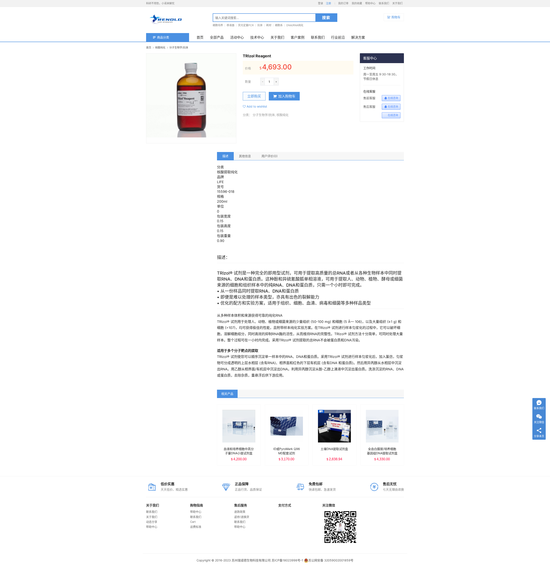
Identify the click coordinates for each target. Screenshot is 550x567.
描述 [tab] (225, 156)
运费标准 (195, 526)
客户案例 (297, 37)
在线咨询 (393, 98)
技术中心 (257, 37)
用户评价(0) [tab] (269, 156)
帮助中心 (370, 3)
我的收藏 (357, 3)
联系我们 (384, 3)
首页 (200, 37)
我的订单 (343, 3)
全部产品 (217, 37)
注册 (328, 3)
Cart (193, 521)
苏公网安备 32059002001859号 (330, 560)
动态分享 (151, 521)
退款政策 (239, 511)
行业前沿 (338, 37)
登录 (320, 3)
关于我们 (397, 3)
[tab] (225, 156)
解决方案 (358, 37)
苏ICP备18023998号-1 (287, 560)
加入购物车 (286, 96)
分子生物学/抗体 (264, 115)
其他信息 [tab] (245, 156)
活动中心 (237, 37)
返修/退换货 (241, 516)
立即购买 (254, 96)
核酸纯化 (283, 115)
